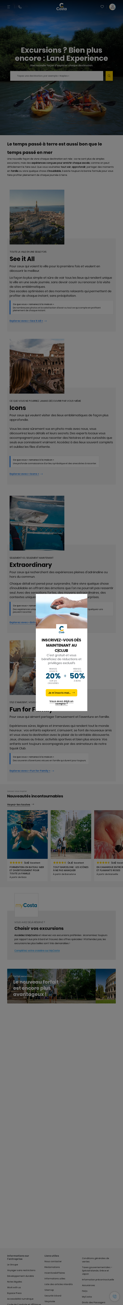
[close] (80, 601)
